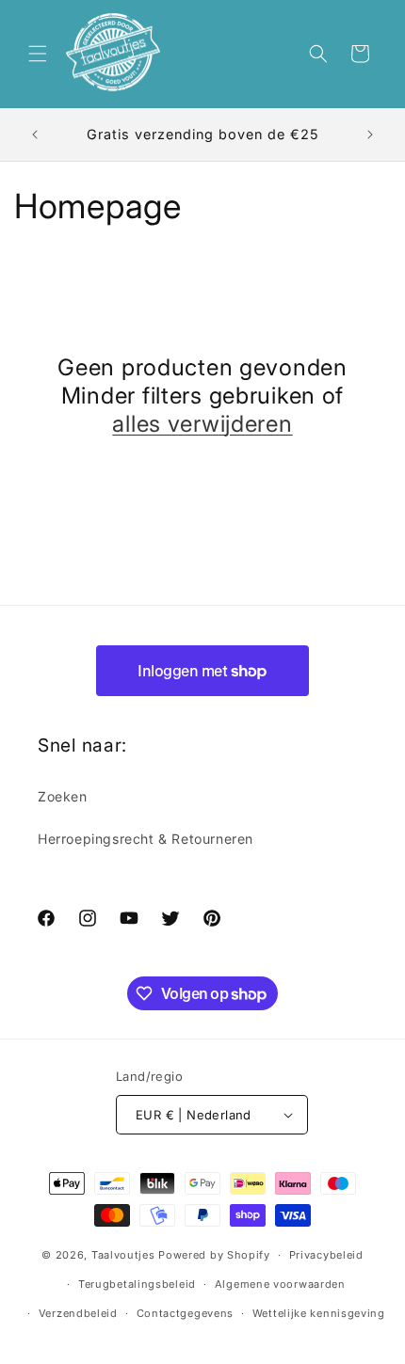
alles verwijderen (202, 423)
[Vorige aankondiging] (35, 134)
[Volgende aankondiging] (370, 134)
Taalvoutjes (123, 1254)
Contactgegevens (186, 1313)
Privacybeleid (326, 1254)
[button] (37, 53)
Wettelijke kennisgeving (318, 1313)
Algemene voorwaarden (280, 1284)
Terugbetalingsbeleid (137, 1284)
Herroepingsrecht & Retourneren (145, 839)
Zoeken (63, 796)
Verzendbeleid (78, 1313)
